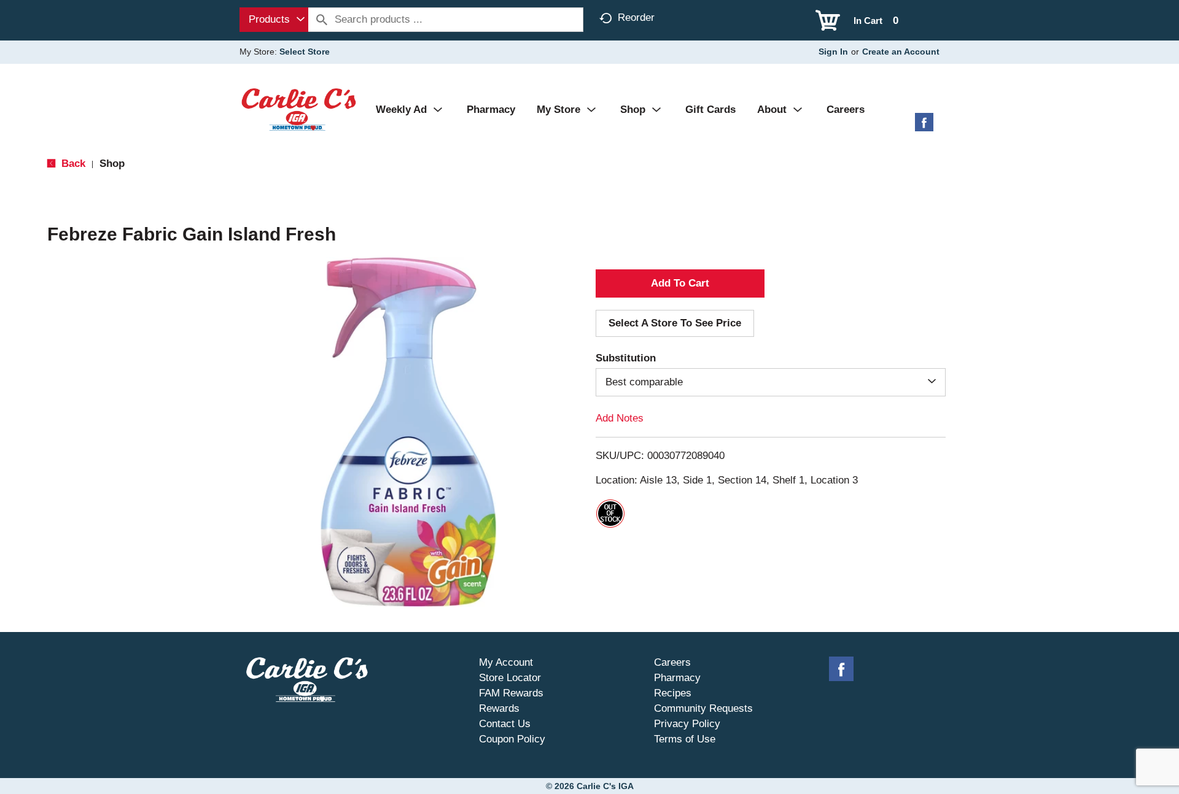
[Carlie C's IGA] (298, 109)
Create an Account (901, 51)
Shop (112, 163)
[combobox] (273, 19)
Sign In (833, 51)
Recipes (672, 693)
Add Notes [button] (620, 418)
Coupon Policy (512, 739)
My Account (506, 662)
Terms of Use (684, 739)
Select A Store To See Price (675, 323)
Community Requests (703, 708)
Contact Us (505, 724)
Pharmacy (677, 678)
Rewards (499, 708)
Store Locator (510, 678)
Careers (672, 662)
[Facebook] (924, 127)
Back (71, 163)
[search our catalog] (321, 19)
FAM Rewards (511, 693)
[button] (680, 283)
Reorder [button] (636, 17)
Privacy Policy (687, 724)
